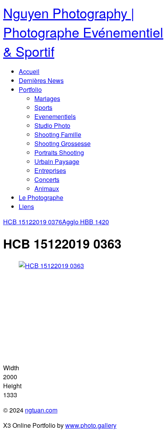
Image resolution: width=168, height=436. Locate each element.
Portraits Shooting (59, 152)
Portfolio (30, 89)
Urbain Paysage (56, 161)
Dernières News (41, 80)
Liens (26, 206)
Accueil (29, 71)
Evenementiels (55, 116)
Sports (43, 107)
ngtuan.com (41, 409)
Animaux (46, 188)
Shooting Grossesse (62, 143)
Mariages (47, 98)
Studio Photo (52, 125)
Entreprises (50, 170)
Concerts (46, 179)
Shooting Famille (57, 134)
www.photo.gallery (90, 425)
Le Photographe (41, 197)
